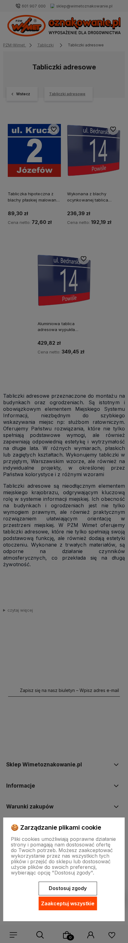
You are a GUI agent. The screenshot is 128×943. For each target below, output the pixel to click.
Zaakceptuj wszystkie (67, 903)
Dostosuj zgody (68, 888)
